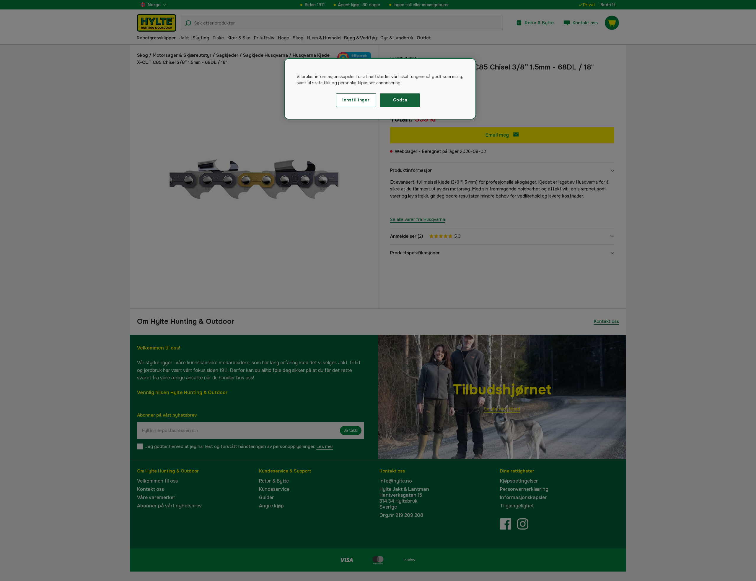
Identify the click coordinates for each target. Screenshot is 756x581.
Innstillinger (355, 100)
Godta (400, 100)
